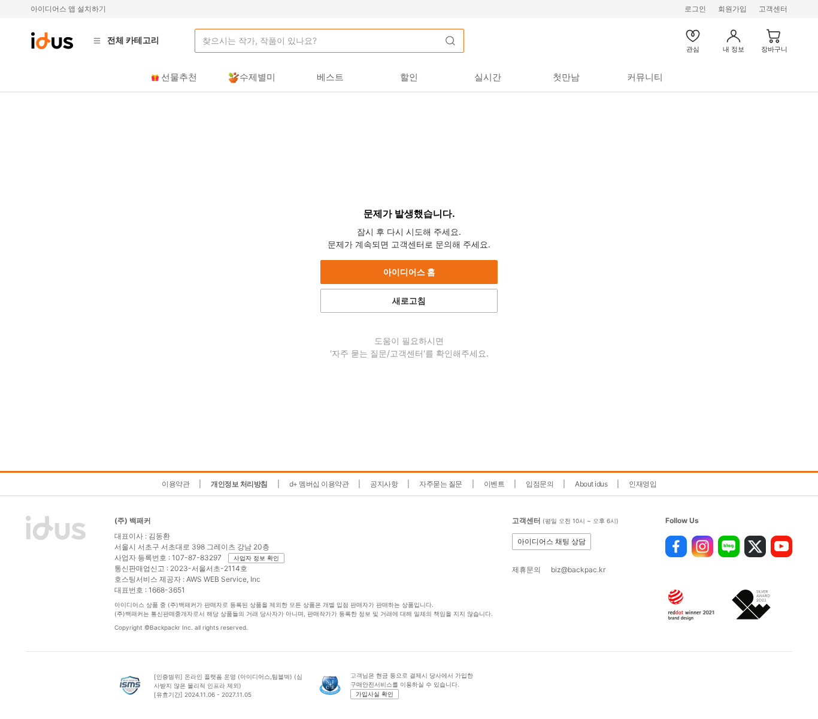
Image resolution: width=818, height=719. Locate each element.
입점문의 (539, 483)
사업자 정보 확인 (256, 557)
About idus (591, 483)
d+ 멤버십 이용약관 (319, 483)
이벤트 (494, 483)
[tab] (173, 77)
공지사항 (384, 483)
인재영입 (642, 483)
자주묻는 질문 (440, 483)
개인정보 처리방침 (239, 483)
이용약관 (175, 483)
